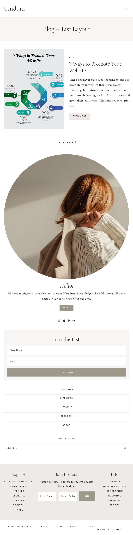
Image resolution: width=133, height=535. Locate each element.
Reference (18, 496)
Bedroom (67, 416)
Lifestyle (66, 407)
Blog (72, 57)
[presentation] (34, 89)
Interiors (66, 398)
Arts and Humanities (18, 481)
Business (115, 481)
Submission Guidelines (21, 526)
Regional (114, 496)
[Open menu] (126, 8)
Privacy (75, 526)
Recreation (115, 491)
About (44, 526)
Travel (18, 510)
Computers (18, 486)
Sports (115, 505)
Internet (18, 491)
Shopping (114, 500)
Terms (89, 526)
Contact (59, 526)
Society (18, 505)
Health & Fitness (114, 486)
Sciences (18, 500)
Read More (81, 117)
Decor (66, 425)
